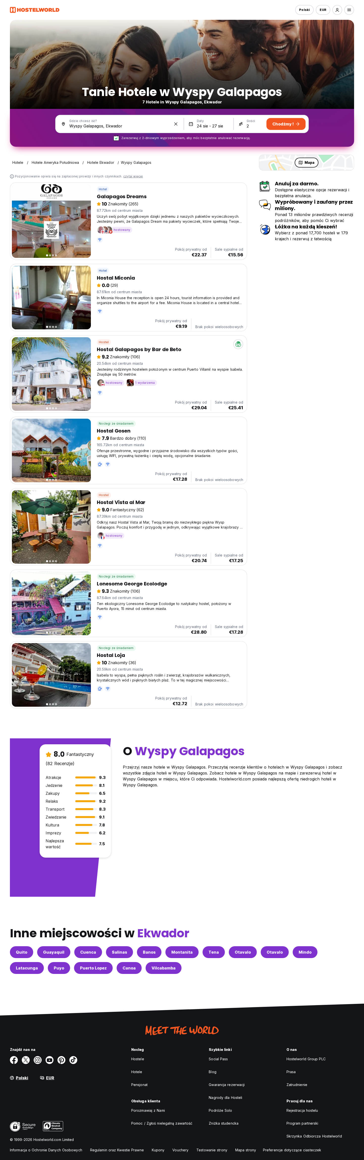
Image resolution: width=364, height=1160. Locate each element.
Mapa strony (245, 1150)
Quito (21, 952)
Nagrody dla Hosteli (225, 1097)
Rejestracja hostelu (302, 1110)
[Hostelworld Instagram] (38, 1060)
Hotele (136, 1072)
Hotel (103, 189)
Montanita (182, 952)
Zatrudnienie (296, 1085)
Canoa (129, 968)
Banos (149, 952)
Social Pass (218, 1059)
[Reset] (176, 124)
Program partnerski (302, 1123)
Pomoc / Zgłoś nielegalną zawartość (161, 1123)
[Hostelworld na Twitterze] (26, 1060)
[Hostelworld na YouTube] (49, 1060)
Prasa (291, 1072)
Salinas (119, 952)
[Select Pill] (337, 10)
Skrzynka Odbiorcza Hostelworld (314, 1136)
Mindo (305, 952)
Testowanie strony (211, 1150)
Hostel (104, 342)
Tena (213, 952)
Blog (212, 1072)
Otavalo (243, 952)
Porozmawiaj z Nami (148, 1110)
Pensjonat (139, 1085)
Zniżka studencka (223, 1123)
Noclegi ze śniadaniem (116, 423)
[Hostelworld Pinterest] (61, 1060)
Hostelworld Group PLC (306, 1059)
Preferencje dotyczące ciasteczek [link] (292, 1150)
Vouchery (180, 1150)
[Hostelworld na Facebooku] (14, 1060)
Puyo (59, 968)
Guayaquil (53, 952)
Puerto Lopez (93, 968)
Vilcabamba (164, 968)
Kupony (158, 1150)
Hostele (137, 1059)
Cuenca (88, 952)
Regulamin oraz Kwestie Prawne (117, 1150)
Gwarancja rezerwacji (227, 1085)
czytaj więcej (133, 176)
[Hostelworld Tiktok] (73, 1060)
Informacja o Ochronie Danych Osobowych (46, 1150)
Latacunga (27, 968)
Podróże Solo (220, 1110)
